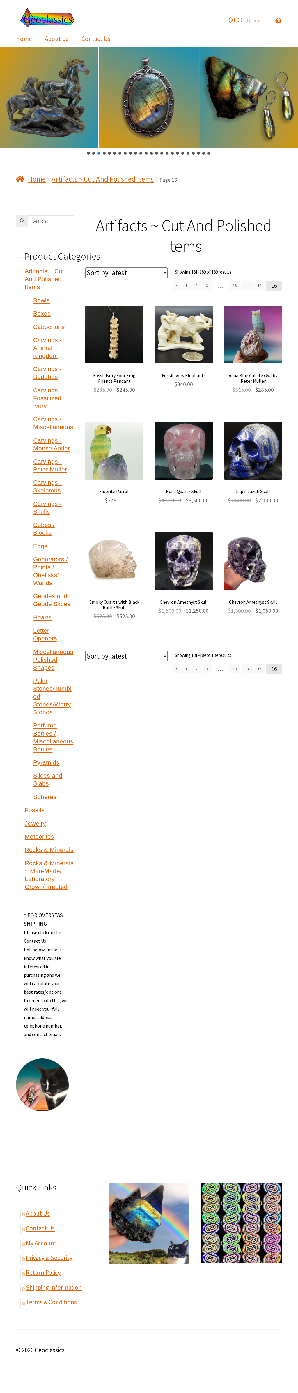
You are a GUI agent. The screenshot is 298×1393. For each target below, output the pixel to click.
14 (247, 285)
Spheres (44, 796)
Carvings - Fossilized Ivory (47, 398)
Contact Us (95, 39)
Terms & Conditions (51, 1302)
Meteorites (39, 836)
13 (235, 285)
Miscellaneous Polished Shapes (53, 659)
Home (24, 39)
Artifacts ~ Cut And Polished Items (103, 179)
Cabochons (49, 326)
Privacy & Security (49, 1258)
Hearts (42, 617)
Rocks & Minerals (49, 849)
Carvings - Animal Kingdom (47, 348)
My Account (41, 1243)
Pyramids (46, 762)
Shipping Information (54, 1287)
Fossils (35, 810)
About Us (57, 39)
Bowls (41, 300)
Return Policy (43, 1273)
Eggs (40, 546)
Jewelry (35, 823)
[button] (88, 153)
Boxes (42, 313)
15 (260, 285)
